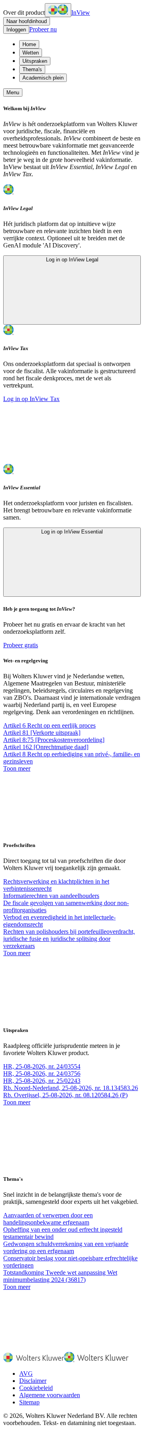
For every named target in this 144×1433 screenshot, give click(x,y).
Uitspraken (34, 61)
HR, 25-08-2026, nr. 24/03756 (41, 1073)
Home (29, 44)
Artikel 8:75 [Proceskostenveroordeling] (53, 739)
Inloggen (16, 30)
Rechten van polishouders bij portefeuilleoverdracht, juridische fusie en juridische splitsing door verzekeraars (69, 938)
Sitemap (29, 1402)
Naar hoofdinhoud (26, 21)
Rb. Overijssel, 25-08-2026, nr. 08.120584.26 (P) (65, 1095)
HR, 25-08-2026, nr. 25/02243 (41, 1080)
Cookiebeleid (36, 1387)
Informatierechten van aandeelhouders (51, 895)
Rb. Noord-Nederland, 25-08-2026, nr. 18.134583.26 (70, 1087)
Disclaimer (32, 1380)
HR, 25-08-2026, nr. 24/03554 (41, 1066)
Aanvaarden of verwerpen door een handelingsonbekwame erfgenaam (48, 1219)
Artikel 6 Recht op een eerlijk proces (49, 725)
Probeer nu (43, 29)
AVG (26, 1373)
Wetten (30, 53)
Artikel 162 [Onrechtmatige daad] (45, 747)
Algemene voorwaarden (49, 1395)
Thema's (32, 69)
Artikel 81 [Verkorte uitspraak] (41, 732)
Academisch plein (43, 78)
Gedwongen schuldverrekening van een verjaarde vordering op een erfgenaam (65, 1247)
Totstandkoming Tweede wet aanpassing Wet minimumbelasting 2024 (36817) (60, 1276)
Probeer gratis (20, 645)
